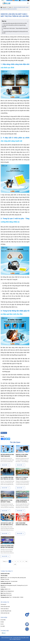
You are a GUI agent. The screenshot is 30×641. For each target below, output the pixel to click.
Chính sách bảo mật (5, 613)
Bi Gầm (2, 621)
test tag (4, 432)
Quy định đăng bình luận (6, 610)
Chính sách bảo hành (5, 606)
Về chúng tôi (3, 604)
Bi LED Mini (3, 619)
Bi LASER (3, 626)
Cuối (15, 564)
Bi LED (2, 624)
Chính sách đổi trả (5, 608)
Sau (26, 561)
